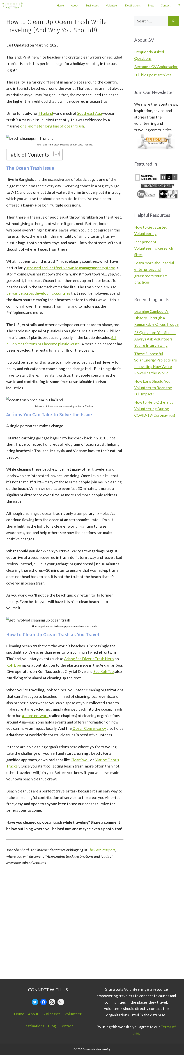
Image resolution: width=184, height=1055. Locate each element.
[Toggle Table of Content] (55, 154)
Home (60, 5)
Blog (151, 5)
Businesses (92, 5)
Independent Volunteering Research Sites (153, 248)
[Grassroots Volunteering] (12, 5)
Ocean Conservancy (89, 728)
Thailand (45, 113)
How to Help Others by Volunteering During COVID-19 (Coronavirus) (154, 408)
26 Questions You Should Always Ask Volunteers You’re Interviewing (155, 338)
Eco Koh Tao (103, 671)
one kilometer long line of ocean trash (52, 126)
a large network (35, 715)
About (74, 5)
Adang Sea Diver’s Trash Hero (89, 658)
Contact (166, 5)
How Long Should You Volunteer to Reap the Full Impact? (153, 387)
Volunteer (112, 5)
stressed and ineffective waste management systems (70, 267)
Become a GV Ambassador (156, 66)
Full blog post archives (152, 75)
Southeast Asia (89, 113)
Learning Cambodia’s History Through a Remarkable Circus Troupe (156, 317)
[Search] (173, 21)
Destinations (133, 5)
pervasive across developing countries (38, 293)
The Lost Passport (101, 850)
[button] (179, 5)
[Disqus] (64, 925)
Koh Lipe (13, 665)
